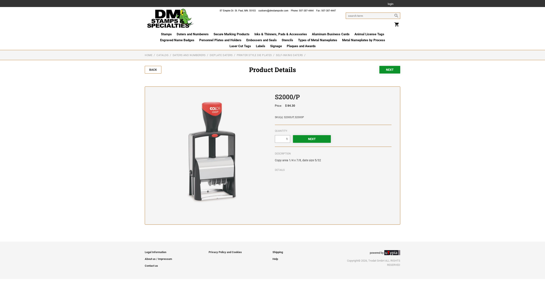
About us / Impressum (158, 259)
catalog (162, 55)
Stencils (287, 40)
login (390, 4)
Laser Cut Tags (240, 46)
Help (275, 259)
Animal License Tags (369, 34)
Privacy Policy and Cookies (225, 252)
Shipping (277, 252)
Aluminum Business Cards (331, 34)
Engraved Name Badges (177, 40)
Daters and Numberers (193, 34)
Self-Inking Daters (289, 55)
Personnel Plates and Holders (220, 40)
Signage (276, 46)
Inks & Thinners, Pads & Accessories (280, 34)
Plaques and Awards (301, 46)
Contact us (151, 265)
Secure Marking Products (232, 34)
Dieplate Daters (221, 55)
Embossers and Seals (261, 40)
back (153, 69)
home (148, 55)
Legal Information (155, 252)
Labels (260, 46)
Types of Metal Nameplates (317, 40)
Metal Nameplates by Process (363, 40)
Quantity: (281, 130)
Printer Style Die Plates (254, 55)
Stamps (166, 34)
